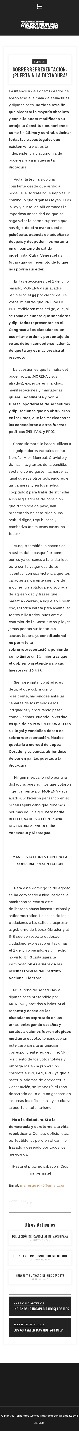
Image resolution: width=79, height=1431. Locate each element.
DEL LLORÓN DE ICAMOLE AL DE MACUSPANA (40, 1236)
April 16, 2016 (40, 1279)
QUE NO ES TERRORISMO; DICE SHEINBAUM (40, 1256)
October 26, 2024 (40, 1260)
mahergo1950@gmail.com (43, 1185)
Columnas (40, 61)
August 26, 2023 (40, 1240)
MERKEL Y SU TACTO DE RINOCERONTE (40, 1275)
